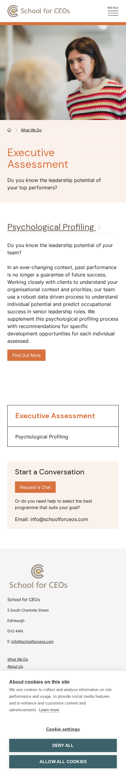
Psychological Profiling (51, 227)
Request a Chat (35, 487)
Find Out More (29, 355)
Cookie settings (63, 729)
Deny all (63, 745)
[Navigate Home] (63, 579)
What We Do (31, 130)
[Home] (9, 130)
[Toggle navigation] (113, 11)
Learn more (49, 710)
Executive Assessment (55, 415)
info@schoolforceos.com (32, 641)
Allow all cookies (63, 761)
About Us (15, 666)
